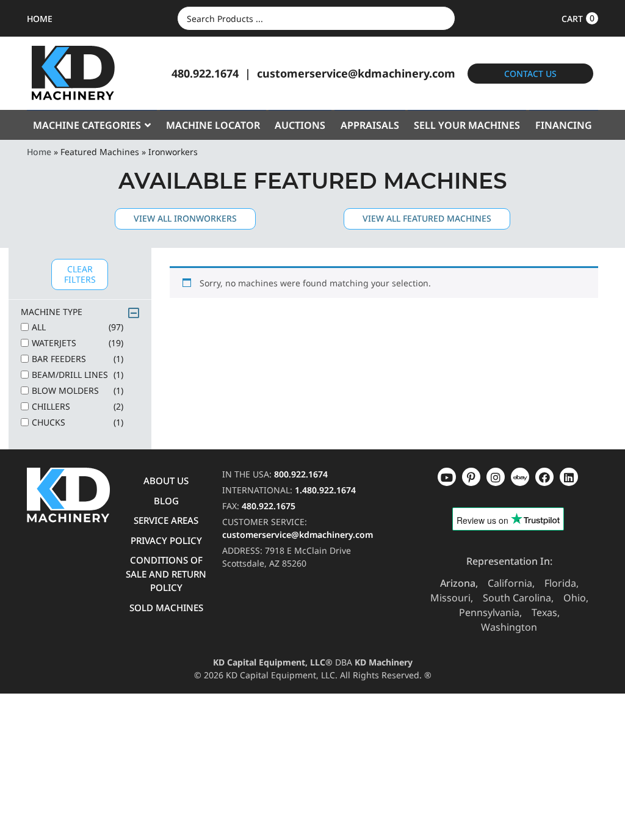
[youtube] (447, 477)
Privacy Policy (166, 540)
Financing (563, 125)
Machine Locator (213, 125)
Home (39, 152)
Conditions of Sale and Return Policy (166, 573)
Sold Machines (166, 607)
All (77, 327)
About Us (166, 480)
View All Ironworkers (185, 218)
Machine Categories (87, 125)
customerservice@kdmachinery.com (356, 73)
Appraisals (370, 125)
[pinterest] (495, 477)
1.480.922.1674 (325, 490)
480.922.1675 (268, 506)
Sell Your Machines (467, 125)
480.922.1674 (205, 73)
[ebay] (544, 477)
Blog (166, 501)
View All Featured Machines (427, 218)
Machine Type (51, 311)
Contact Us (530, 73)
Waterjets (77, 343)
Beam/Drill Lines (77, 374)
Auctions (300, 125)
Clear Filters (80, 274)
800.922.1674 (301, 474)
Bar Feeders (77, 358)
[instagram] (520, 477)
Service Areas (166, 520)
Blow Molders (77, 390)
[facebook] (569, 477)
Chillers (77, 406)
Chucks (77, 422)
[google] (471, 477)
